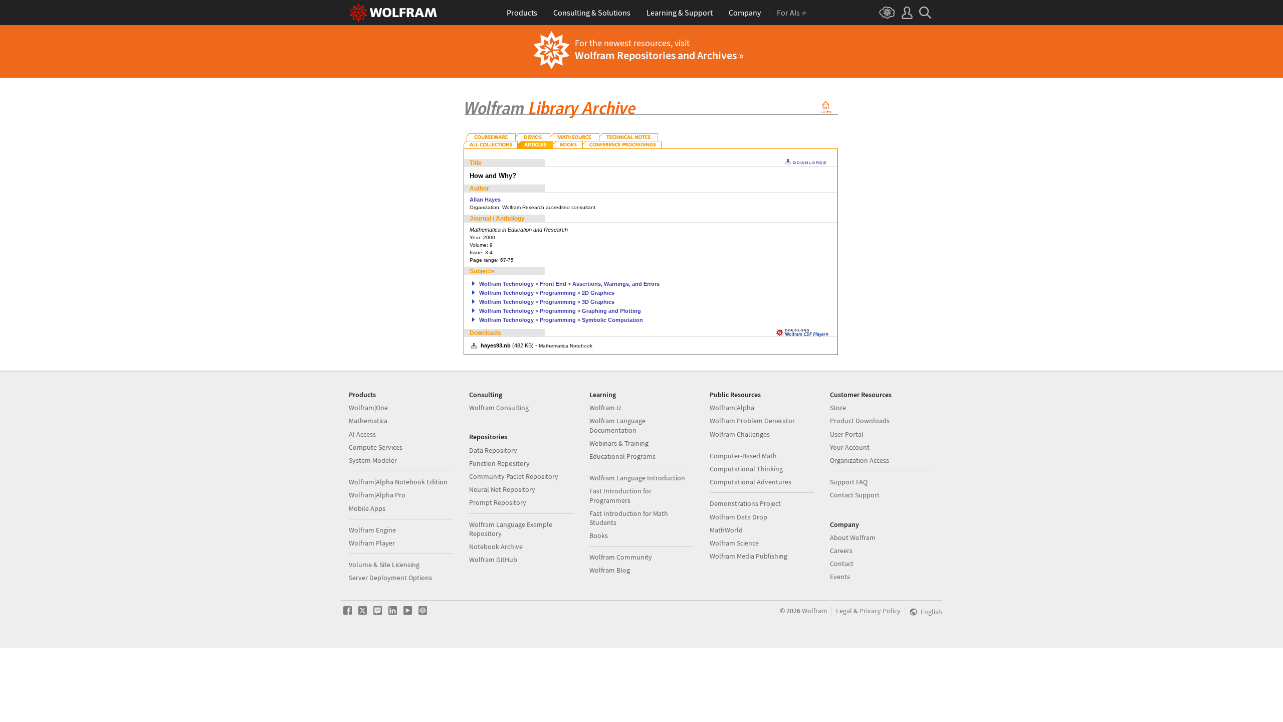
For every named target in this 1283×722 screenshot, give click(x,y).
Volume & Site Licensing (384, 564)
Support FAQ (849, 481)
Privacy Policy (880, 610)
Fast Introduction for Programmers (620, 495)
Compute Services (375, 447)
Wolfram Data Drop (738, 516)
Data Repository (493, 450)
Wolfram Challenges (740, 434)
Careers (841, 550)
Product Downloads (860, 420)
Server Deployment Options (390, 577)
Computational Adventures (750, 481)
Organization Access (859, 460)
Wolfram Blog (609, 570)
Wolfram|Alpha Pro (377, 494)
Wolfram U (605, 407)
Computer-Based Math (743, 455)
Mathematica (368, 420)
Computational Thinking (746, 468)
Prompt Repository (497, 502)
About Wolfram (853, 537)
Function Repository (499, 463)
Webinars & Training (619, 443)
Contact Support (855, 494)
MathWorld (726, 529)
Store (838, 407)
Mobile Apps (367, 508)
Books (598, 535)
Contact (841, 563)
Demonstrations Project (745, 503)
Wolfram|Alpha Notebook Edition (398, 481)
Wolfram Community (620, 557)
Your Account (850, 447)
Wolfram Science (734, 543)
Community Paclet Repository (513, 476)
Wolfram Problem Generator (752, 420)
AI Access (362, 434)
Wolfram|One (368, 407)
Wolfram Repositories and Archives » (659, 55)
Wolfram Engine (372, 529)
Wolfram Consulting (499, 407)
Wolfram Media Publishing (748, 556)
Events (840, 576)
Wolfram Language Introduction (637, 477)
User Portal (847, 434)
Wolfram (814, 610)
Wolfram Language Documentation (617, 425)
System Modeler (373, 460)
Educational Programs (622, 456)
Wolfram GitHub (493, 559)
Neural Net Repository (502, 489)
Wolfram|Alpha (732, 407)
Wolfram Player (372, 543)
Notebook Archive (496, 546)
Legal (844, 610)
